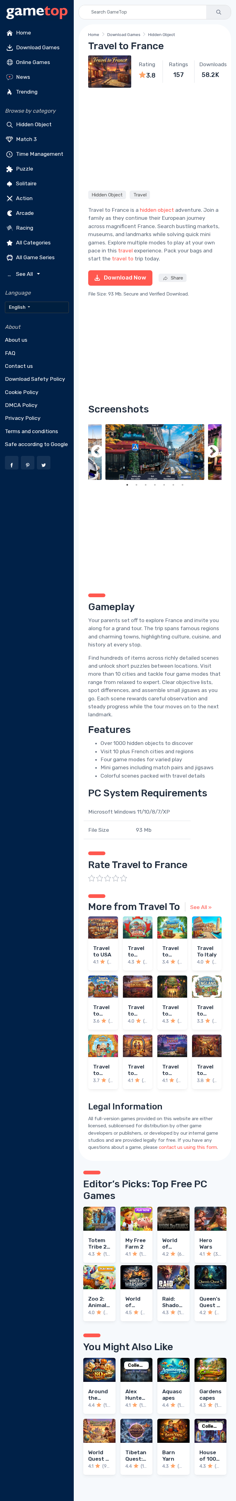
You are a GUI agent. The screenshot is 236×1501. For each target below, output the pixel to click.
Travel (140, 195)
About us (16, 340)
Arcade (24, 213)
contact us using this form (188, 1147)
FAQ (10, 353)
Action (24, 198)
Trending (26, 92)
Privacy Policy (23, 418)
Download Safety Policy (35, 379)
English (17, 307)
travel (125, 250)
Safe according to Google (36, 444)
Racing (24, 228)
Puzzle (24, 169)
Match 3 (26, 139)
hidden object (157, 210)
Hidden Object (33, 124)
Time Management (39, 154)
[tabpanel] (155, 452)
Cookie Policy (21, 392)
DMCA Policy (21, 405)
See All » (201, 907)
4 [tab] (155, 485)
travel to (122, 259)
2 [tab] (136, 485)
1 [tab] (127, 485)
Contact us (19, 366)
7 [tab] (182, 485)
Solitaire (26, 183)
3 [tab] (146, 485)
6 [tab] (173, 485)
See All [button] (21, 274)
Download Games (37, 47)
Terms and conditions (31, 431)
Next (212, 452)
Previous (97, 452)
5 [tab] (164, 485)
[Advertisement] (155, 138)
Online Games (32, 62)
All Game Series (35, 257)
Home (23, 33)
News (22, 77)
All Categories (33, 242)
